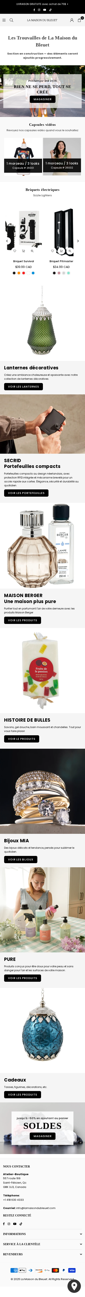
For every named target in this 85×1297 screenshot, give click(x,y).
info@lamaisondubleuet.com (35, 1208)
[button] (79, 20)
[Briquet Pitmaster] (61, 230)
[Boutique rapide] (23, 251)
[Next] (77, 241)
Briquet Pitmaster (61, 261)
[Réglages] (72, 20)
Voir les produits (22, 620)
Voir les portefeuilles (26, 493)
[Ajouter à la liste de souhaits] (15, 251)
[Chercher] (11, 20)
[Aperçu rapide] (32, 251)
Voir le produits (21, 739)
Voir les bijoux (20, 859)
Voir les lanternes (23, 387)
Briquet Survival (23, 261)
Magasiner (43, 99)
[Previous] (7, 241)
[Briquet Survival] (23, 230)
